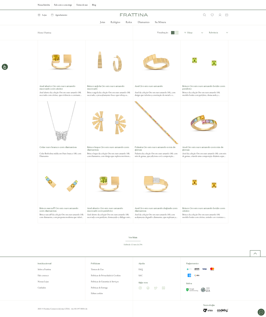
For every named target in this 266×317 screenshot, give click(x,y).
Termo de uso (82, 4)
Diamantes (143, 22)
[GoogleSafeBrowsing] (192, 290)
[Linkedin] (163, 288)
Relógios (115, 22)
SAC (141, 275)
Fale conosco (43, 275)
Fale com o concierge (63, 4)
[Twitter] (155, 288)
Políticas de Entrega (99, 287)
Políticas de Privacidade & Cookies (106, 275)
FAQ (141, 269)
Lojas (44, 14)
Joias (102, 22)
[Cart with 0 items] (226, 15)
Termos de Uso (97, 269)
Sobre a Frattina (44, 269)
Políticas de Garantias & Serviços (105, 281)
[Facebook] (148, 288)
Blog (94, 4)
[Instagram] (140, 288)
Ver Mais (133, 238)
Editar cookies (97, 293)
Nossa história (44, 4)
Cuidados (42, 287)
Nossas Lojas (43, 281)
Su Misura (160, 22)
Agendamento (61, 14)
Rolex (129, 22)
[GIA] (205, 290)
